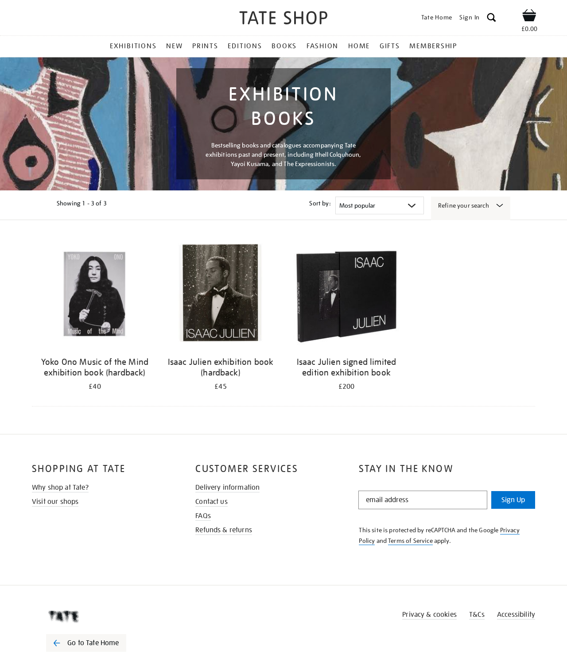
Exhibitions (133, 46)
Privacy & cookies (429, 614)
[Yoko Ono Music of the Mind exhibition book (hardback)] (95, 294)
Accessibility (516, 614)
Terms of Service (410, 541)
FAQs (203, 515)
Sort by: (319, 203)
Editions (245, 46)
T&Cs (477, 614)
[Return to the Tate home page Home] (283, 19)
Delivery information (227, 487)
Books (284, 46)
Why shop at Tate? (60, 487)
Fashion (322, 46)
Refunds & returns (223, 530)
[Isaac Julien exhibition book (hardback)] (220, 294)
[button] (491, 19)
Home (359, 46)
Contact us (211, 501)
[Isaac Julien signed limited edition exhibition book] (346, 294)
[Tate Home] (102, 616)
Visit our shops (55, 501)
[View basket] (529, 16)
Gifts (390, 46)
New (174, 46)
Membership (433, 46)
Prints (205, 46)
